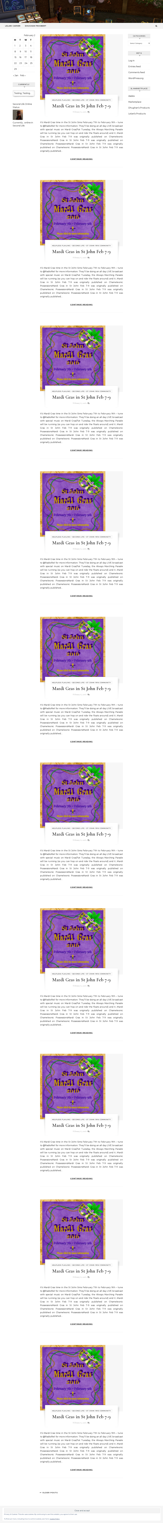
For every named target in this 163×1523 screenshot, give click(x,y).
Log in (131, 60)
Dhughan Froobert (35, 26)
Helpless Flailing (61, 100)
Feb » (23, 75)
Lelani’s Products (137, 113)
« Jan (15, 75)
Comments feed (136, 72)
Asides (131, 96)
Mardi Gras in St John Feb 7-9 (81, 106)
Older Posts (50, 1493)
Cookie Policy (55, 1519)
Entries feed (134, 66)
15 (15, 57)
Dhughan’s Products (139, 108)
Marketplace (134, 102)
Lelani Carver (12, 26)
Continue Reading (81, 159)
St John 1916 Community (98, 100)
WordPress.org (136, 78)
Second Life (78, 100)
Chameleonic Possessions (81, 10)
